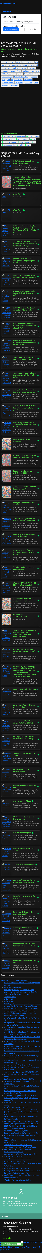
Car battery (20, 136)
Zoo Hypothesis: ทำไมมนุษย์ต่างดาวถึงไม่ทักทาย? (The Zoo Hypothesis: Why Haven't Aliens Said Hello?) (21, 1111)
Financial (34, 77)
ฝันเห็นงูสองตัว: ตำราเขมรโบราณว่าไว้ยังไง (19, 1079)
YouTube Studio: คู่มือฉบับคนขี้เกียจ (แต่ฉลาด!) (20, 1095)
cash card (35, 71)
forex (19, 71)
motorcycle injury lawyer (11, 68)
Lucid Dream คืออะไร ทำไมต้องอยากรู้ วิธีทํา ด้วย (21, 1133)
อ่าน (19, 1243)
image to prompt (9, 142)
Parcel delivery (7, 77)
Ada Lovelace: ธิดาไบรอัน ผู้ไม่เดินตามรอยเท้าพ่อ (21, 1154)
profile (20, 145)
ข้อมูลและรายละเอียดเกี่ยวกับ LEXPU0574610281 (21, 1072)
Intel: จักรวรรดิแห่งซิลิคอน (13, 1152)
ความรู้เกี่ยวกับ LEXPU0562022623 (16, 1107)
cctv (33, 139)
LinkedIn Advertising (21, 77)
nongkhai (34, 65)
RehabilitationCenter (32, 74)
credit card (26, 71)
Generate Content (10, 29)
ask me (5, 3)
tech (3, 80)
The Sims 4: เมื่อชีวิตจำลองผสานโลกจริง (18, 1145)
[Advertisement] (21, 108)
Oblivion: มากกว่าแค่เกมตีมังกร (15, 1161)
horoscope (6, 62)
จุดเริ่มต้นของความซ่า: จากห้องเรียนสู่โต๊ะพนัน (20, 1147)
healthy (12, 71)
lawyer (24, 68)
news (28, 142)
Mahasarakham (8, 83)
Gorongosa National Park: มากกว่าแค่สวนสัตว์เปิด (22, 1171)
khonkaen (32, 68)
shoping (26, 65)
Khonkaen (28, 83)
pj (34, 142)
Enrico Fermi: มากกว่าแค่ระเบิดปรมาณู (18, 1168)
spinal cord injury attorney (11, 65)
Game (18, 62)
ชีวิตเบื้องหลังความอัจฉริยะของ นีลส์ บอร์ (18, 1180)
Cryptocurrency (28, 62)
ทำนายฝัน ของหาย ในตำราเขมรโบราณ (18, 1159)
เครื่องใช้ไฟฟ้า (9, 999)
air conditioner (23, 139)
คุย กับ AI (13, 3)
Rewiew (20, 74)
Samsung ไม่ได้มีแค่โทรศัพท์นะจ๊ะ (16, 1173)
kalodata (5, 71)
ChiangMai (19, 83)
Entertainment (33, 136)
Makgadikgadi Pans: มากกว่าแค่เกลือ (17, 1149)
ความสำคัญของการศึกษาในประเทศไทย (18, 1065)
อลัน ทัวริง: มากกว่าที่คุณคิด (13, 1156)
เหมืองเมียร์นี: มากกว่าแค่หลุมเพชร (16, 1131)
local (21, 142)
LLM (13, 62)
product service (9, 145)
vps (36, 62)
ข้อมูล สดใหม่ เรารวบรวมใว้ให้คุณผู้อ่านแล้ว (16, 980)
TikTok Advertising (9, 74)
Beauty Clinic (8, 136)
